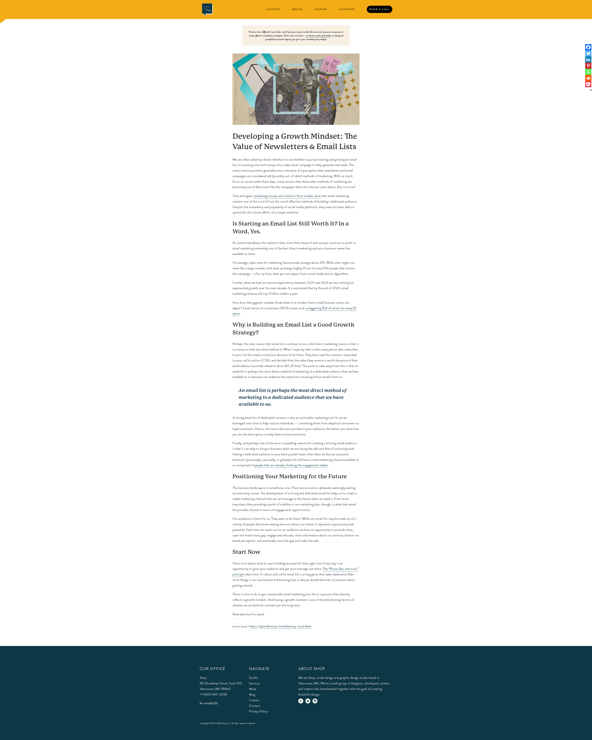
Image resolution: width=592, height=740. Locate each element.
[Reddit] (588, 78)
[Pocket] (588, 84)
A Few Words (347, 9)
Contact (254, 705)
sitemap (251, 723)
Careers (254, 700)
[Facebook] (588, 47)
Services (297, 9)
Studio (253, 677)
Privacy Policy (258, 711)
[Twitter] (588, 53)
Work (252, 688)
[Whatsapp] (588, 72)
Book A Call (379, 9)
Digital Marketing (267, 626)
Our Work (320, 9)
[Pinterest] (588, 66)
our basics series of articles (318, 35)
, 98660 (221, 686)
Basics (253, 626)
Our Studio (273, 9)
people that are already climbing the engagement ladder (291, 465)
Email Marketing (287, 626)
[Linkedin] (588, 59)
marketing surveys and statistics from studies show (287, 195)
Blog (252, 694)
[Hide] (591, 90)
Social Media (304, 626)
